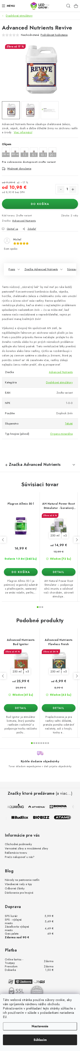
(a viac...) (64, 793)
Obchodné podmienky (18, 844)
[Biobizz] (43, 817)
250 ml (54, 535)
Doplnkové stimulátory (59, 382)
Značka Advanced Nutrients (41, 269)
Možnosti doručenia (19, 169)
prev (3, 540)
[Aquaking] (15, 807)
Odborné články (14, 888)
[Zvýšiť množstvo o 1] (72, 189)
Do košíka (40, 204)
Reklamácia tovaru (16, 852)
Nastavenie (40, 1026)
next (77, 540)
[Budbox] (22, 817)
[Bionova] (58, 807)
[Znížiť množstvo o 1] (60, 189)
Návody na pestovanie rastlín (22, 880)
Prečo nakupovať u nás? (19, 857)
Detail (58, 572)
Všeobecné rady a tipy (18, 884)
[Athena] (36, 807)
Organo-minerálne (61, 434)
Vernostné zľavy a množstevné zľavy (26, 848)
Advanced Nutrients (24, 221)
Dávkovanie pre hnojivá (19, 892)
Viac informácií (23, 132)
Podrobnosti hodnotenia (54, 35)
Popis (12, 269)
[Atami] (64, 817)
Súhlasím (40, 1040)
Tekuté (69, 423)
